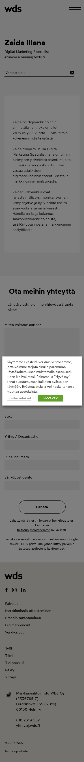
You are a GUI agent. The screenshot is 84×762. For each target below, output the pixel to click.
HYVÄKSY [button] (50, 398)
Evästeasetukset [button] (19, 398)
